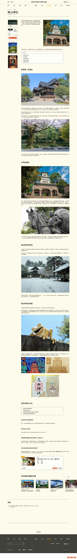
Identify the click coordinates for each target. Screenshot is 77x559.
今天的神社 (25, 56)
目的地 (36, 5)
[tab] (10, 29)
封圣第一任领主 (26, 55)
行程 (42, 5)
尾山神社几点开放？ (26, 410)
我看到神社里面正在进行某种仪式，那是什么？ (31, 411)
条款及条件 (30, 549)
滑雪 (25, 5)
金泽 (41, 462)
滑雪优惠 (15, 31)
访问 (56, 5)
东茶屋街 (60, 115)
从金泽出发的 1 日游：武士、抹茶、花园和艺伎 (48, 459)
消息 (61, 5)
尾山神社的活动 (26, 58)
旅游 (8, 5)
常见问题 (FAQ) (26, 61)
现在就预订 (55, 468)
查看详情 (60, 468)
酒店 (20, 5)
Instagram (58, 543)
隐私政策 (24, 549)
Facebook (52, 543)
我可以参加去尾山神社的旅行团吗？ (29, 413)
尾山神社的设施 (26, 60)
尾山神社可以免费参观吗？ (27, 408)
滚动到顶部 (38, 532)
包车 (14, 5)
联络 (8, 1)
